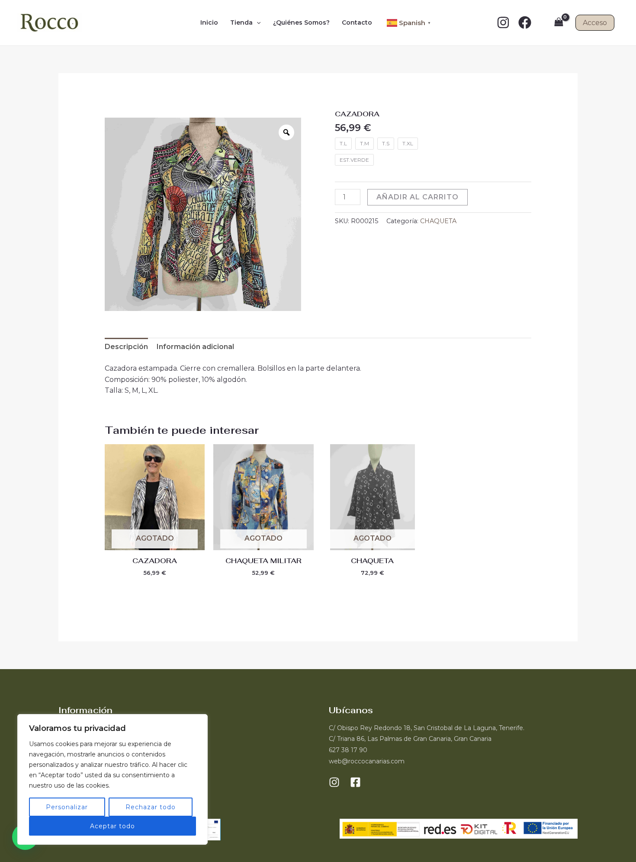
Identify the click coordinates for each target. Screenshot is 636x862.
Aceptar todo (112, 826)
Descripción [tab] (126, 347)
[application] (256, 22)
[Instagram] (503, 22)
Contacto (357, 22)
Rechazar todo (150, 807)
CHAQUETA (438, 221)
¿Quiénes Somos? (301, 22)
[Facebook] (524, 22)
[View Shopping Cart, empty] (558, 23)
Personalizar (67, 807)
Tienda (241, 22)
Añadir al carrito (417, 197)
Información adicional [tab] (195, 347)
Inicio (209, 22)
